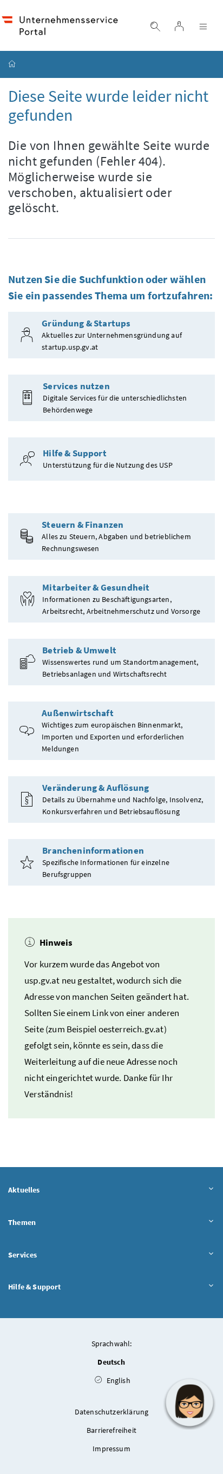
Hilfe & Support (34, 1287)
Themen (22, 1222)
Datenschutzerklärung (112, 1412)
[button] (189, 1402)
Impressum (111, 1448)
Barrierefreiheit (111, 1430)
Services (22, 1255)
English (117, 1380)
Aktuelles (24, 1190)
